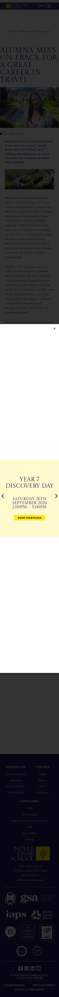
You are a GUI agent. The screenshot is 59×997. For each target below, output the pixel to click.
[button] (54, 328)
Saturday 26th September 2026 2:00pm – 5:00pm (29, 503)
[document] (29, 498)
